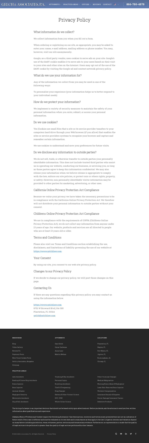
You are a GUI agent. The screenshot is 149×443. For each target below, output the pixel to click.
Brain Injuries (17, 384)
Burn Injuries (17, 387)
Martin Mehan (60, 354)
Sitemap (15, 365)
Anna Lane (59, 351)
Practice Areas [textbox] (19, 371)
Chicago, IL (101, 361)
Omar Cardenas (61, 347)
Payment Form (18, 354)
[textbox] (74, 370)
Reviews (97, 4)
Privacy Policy (51, 434)
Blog (14, 344)
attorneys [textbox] (60, 338)
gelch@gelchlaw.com (44, 315)
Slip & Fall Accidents (20, 402)
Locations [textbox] (102, 338)
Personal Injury (61, 380)
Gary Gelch (59, 344)
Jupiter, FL (101, 354)
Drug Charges (60, 391)
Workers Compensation (106, 391)
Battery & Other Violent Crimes (67, 395)
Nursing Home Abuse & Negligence (110, 384)
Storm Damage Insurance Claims (110, 398)
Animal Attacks (18, 391)
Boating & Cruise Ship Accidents (24, 380)
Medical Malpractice (105, 380)
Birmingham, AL (104, 358)
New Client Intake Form (21, 358)
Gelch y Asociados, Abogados (23, 361)
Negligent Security (19, 395)
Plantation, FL (103, 344)
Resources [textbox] (17, 338)
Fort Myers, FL (102, 351)
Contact (107, 4)
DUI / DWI (59, 398)
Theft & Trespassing (62, 387)
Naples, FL (101, 347)
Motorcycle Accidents (20, 398)
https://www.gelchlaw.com (48, 251)
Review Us (16, 351)
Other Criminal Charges (106, 377)
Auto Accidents (18, 377)
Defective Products (104, 402)
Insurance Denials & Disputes (108, 395)
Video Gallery (17, 347)
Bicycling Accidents (62, 384)
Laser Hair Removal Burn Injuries (110, 387)
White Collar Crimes (63, 402)
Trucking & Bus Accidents (64, 377)
